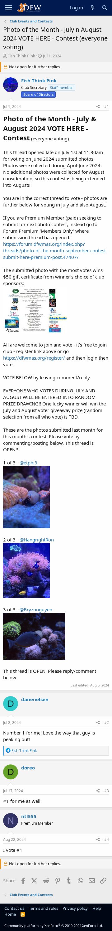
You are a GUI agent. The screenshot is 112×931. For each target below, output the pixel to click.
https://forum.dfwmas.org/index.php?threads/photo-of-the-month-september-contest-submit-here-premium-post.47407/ (55, 250)
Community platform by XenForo (53, 925)
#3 (106, 790)
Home (10, 914)
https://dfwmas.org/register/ (34, 358)
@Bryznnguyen (36, 609)
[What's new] (92, 7)
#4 (106, 839)
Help (96, 908)
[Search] (105, 7)
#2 (106, 722)
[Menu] (8, 8)
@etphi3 (28, 462)
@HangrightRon (37, 539)
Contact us (14, 908)
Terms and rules (43, 908)
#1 (106, 106)
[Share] (98, 106)
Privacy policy (75, 908)
